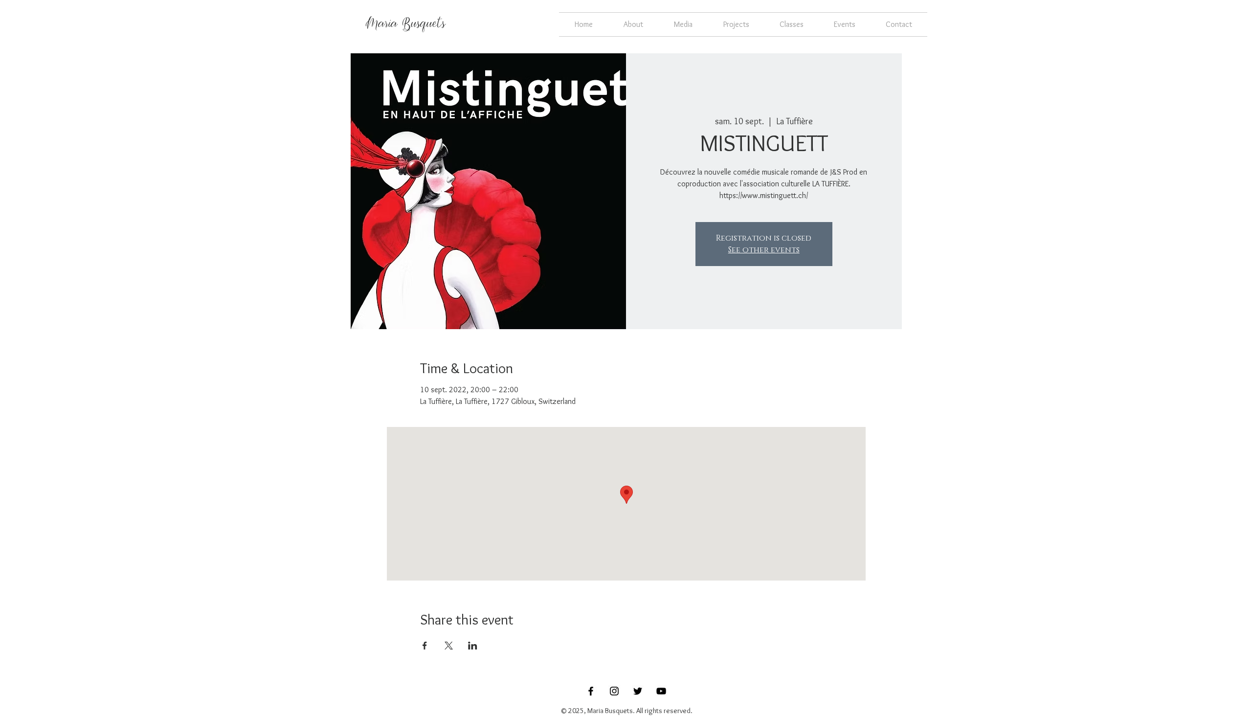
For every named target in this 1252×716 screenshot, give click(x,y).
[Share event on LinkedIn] (472, 645)
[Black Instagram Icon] (614, 691)
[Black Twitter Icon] (638, 691)
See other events (764, 250)
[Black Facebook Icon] (591, 691)
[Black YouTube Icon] (661, 691)
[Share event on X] (448, 645)
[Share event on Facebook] (424, 645)
